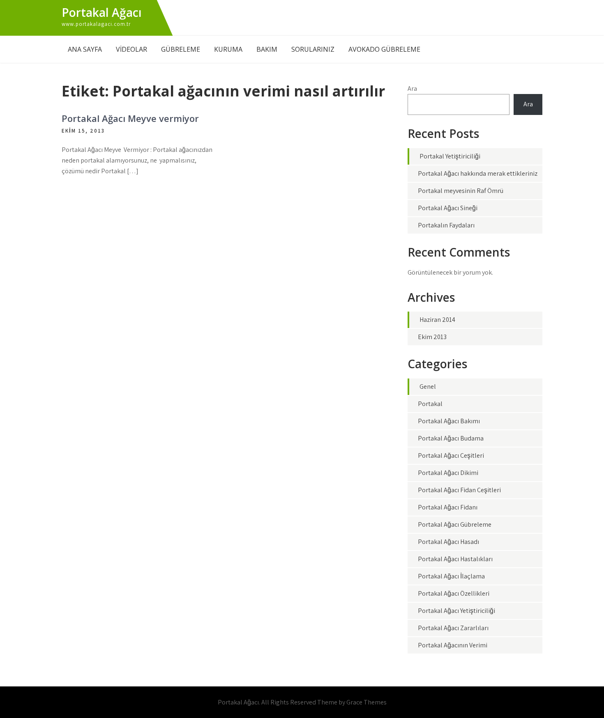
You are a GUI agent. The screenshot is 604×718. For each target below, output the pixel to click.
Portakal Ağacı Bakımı (449, 421)
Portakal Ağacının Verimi (452, 645)
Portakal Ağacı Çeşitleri (451, 455)
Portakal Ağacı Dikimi (448, 472)
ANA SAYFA (85, 49)
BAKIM (266, 49)
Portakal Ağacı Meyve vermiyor (130, 118)
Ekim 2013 (432, 337)
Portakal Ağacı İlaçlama (451, 576)
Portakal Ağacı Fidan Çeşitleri (459, 490)
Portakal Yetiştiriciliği (450, 156)
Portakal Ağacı (102, 12)
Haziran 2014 (437, 319)
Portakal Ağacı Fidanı (447, 507)
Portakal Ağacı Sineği (447, 208)
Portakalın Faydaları (446, 225)
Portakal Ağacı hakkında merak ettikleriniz (477, 173)
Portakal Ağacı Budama (451, 438)
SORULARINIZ (312, 49)
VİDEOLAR (131, 49)
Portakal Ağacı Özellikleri (453, 593)
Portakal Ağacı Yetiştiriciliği (456, 610)
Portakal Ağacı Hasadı (448, 541)
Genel (428, 386)
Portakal (430, 403)
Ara (412, 88)
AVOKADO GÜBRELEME (384, 49)
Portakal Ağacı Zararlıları (453, 628)
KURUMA (228, 49)
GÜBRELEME (180, 49)
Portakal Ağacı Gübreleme (454, 524)
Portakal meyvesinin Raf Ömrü (460, 190)
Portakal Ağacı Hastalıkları (455, 559)
